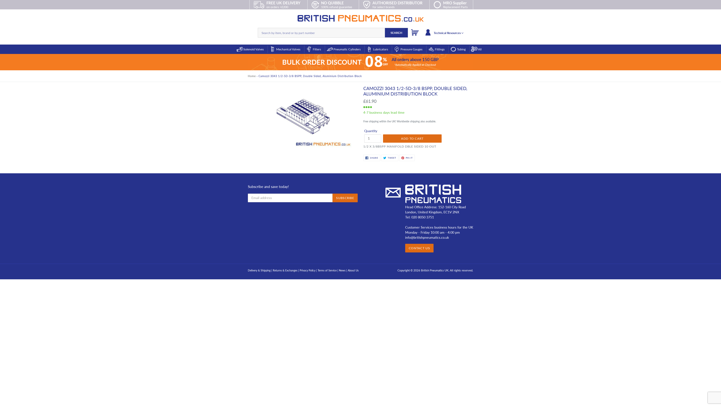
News (342, 270)
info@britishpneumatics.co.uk (427, 237)
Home (252, 76)
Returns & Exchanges (285, 270)
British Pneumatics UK (435, 270)
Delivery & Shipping (259, 270)
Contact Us (419, 248)
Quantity (370, 131)
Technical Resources (448, 33)
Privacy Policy (308, 270)
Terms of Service (327, 270)
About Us (353, 270)
